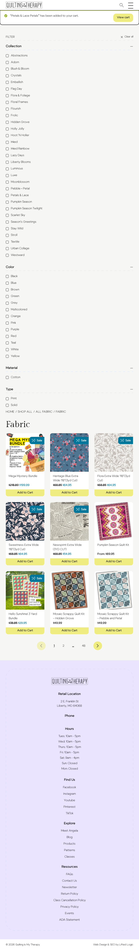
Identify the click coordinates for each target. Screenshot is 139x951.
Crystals (16, 75)
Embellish (17, 82)
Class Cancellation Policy (69, 900)
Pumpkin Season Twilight (26, 208)
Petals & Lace (20, 195)
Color (10, 267)
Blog (70, 837)
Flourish (16, 108)
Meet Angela (69, 830)
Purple (15, 329)
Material (12, 368)
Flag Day (16, 88)
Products (69, 843)
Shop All (25, 411)
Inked (14, 141)
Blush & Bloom (20, 68)
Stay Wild (17, 228)
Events (69, 913)
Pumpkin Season (21, 201)
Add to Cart (25, 492)
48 (83, 645)
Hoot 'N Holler (20, 135)
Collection (14, 46)
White (15, 349)
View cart (123, 17)
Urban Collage (20, 248)
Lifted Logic (126, 944)
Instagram (69, 793)
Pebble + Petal (20, 188)
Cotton (15, 377)
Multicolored (19, 309)
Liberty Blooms (21, 161)
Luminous (17, 168)
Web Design (100, 944)
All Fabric (44, 411)
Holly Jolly (17, 128)
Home (10, 411)
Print (14, 398)
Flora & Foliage (20, 95)
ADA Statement (69, 919)
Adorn (15, 62)
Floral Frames (19, 101)
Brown (15, 289)
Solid (14, 405)
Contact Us (69, 880)
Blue (13, 282)
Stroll (14, 235)
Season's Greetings (23, 221)
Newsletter (69, 887)
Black (14, 276)
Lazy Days (17, 155)
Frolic (14, 115)
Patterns (69, 850)
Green (15, 296)
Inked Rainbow (20, 148)
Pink (13, 322)
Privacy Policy (69, 906)
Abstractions (19, 55)
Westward (17, 255)
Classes (69, 856)
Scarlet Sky (18, 215)
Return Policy (69, 893)
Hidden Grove (20, 122)
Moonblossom (20, 181)
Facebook (69, 787)
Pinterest (69, 806)
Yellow (15, 356)
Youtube (69, 800)
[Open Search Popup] (121, 5)
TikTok (69, 813)
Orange (16, 316)
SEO (112, 944)
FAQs (69, 874)
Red (13, 336)
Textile (15, 241)
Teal (13, 342)
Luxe (14, 175)
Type (9, 389)
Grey (14, 302)
